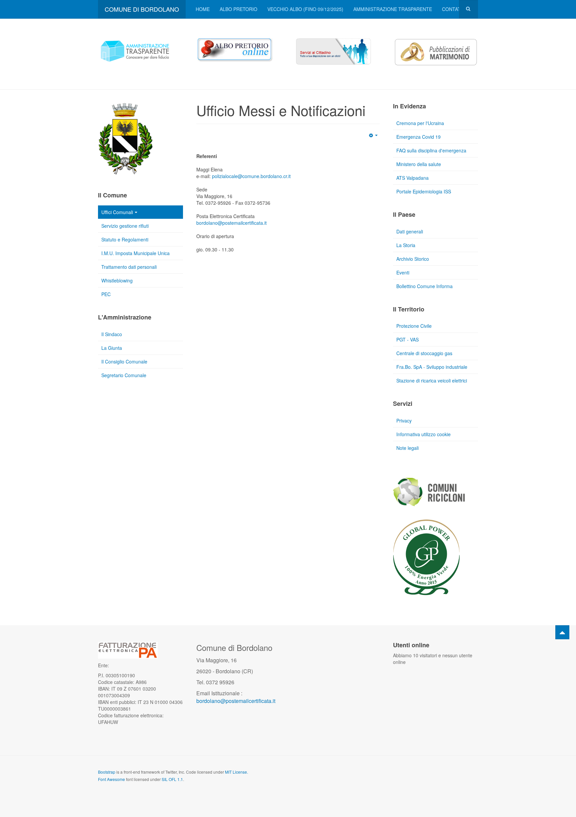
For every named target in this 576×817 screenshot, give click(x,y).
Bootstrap (106, 772)
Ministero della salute (418, 164)
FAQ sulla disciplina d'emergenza (431, 150)
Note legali (407, 448)
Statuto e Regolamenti (124, 239)
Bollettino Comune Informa (424, 286)
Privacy (404, 420)
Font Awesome (111, 779)
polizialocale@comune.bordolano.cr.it (251, 176)
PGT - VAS (407, 339)
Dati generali (409, 231)
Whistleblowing (117, 280)
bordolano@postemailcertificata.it (231, 222)
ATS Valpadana (412, 177)
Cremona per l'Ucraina (420, 123)
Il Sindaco (111, 334)
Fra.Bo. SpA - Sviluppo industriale (431, 366)
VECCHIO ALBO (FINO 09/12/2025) (305, 9)
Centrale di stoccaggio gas (424, 353)
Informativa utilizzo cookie (423, 434)
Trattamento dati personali (129, 266)
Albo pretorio (238, 9)
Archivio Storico (412, 258)
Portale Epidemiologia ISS (423, 191)
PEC (106, 294)
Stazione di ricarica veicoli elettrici (431, 380)
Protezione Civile (414, 325)
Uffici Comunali (117, 212)
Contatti (453, 9)
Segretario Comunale (123, 375)
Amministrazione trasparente (392, 9)
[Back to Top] (562, 632)
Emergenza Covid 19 (418, 136)
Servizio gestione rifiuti (125, 225)
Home (203, 9)
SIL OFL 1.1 (172, 779)
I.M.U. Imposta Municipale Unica (135, 253)
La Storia (405, 245)
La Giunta (111, 347)
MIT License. (236, 772)
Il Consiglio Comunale (124, 361)
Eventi (402, 272)
